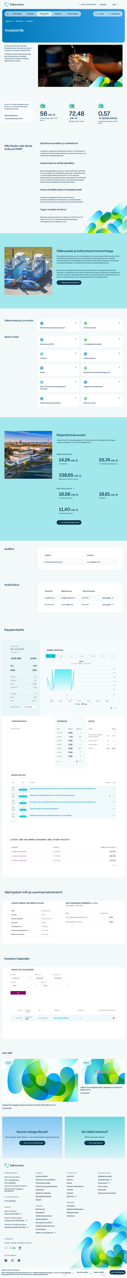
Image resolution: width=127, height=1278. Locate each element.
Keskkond (58, 14)
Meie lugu (70, 1179)
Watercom (70, 1196)
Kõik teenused (40, 1209)
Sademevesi (71, 1216)
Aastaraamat (102, 1183)
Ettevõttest (44, 14)
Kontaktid (103, 4)
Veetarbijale (17, 14)
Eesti (114, 4)
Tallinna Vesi (9, 21)
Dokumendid (102, 1190)
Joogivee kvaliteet (42, 1176)
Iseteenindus (115, 14)
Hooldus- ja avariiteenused (44, 1232)
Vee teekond (71, 1206)
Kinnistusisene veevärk (43, 1183)
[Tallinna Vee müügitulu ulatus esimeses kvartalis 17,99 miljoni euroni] (40, 1080)
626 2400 (12, 1201)
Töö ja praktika (72, 14)
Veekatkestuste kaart (105, 1176)
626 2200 (12, 1183)
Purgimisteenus (41, 1229)
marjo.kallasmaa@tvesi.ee (13, 119)
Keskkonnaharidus (73, 1212)
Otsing (101, 14)
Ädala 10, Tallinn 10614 (11, 1214)
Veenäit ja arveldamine (43, 1193)
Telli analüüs (106, 598)
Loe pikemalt (6, 1108)
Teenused (30, 14)
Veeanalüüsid (40, 1212)
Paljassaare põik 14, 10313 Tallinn (15, 1227)
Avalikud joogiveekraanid (44, 1216)
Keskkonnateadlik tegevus (75, 1209)
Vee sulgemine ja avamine (44, 1222)
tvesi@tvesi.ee (14, 1180)
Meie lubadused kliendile (43, 1196)
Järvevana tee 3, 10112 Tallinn (14, 1220)
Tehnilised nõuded (104, 1179)
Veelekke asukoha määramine (45, 1226)
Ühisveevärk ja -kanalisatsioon (45, 1179)
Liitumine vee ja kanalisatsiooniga (46, 1186)
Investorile (70, 1176)
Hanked (69, 1183)
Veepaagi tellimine (42, 1219)
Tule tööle (70, 1190)
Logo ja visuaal (103, 1186)
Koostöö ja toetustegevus (75, 1186)
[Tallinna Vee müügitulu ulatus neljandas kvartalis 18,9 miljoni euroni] (102, 1071)
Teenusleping (40, 1190)
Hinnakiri (38, 1200)
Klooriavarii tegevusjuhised (107, 1193)
